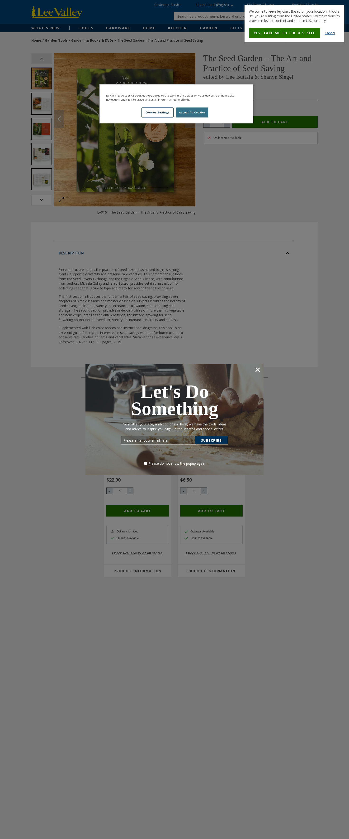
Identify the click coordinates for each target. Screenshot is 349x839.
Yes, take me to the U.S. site (284, 33)
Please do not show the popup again (177, 463)
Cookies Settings (158, 112)
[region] (176, 103)
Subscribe (211, 440)
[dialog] (294, 23)
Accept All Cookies (192, 112)
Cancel (330, 33)
